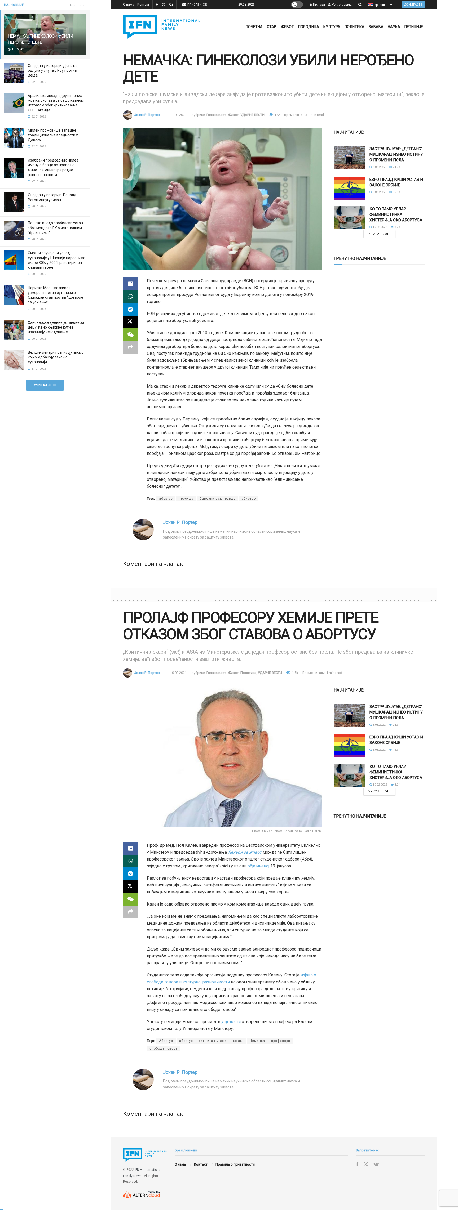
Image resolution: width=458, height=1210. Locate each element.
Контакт (143, 4)
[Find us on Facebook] (157, 5)
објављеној (257, 865)
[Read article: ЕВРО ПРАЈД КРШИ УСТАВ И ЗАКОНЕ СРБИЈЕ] (349, 188)
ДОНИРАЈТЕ (413, 4)
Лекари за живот (245, 852)
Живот (287, 27)
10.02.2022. (380, 227)
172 (277, 115)
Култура (331, 27)
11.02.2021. (178, 115)
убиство (249, 498)
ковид (238, 1041)
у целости (231, 1021)
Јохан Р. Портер (147, 115)
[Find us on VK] (171, 5)
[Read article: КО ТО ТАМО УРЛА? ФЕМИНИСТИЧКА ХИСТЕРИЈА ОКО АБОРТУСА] (349, 217)
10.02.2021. (178, 673)
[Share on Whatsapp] (130, 296)
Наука (394, 27)
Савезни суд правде (218, 498)
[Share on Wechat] (130, 334)
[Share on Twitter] (130, 322)
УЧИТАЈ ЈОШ (45, 385)
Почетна (254, 27)
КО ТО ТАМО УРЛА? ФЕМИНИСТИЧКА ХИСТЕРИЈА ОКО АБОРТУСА (395, 214)
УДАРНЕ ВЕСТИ (252, 115)
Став (271, 27)
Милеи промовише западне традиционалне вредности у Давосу (53, 135)
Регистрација (341, 4)
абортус (166, 498)
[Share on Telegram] (130, 309)
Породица (308, 27)
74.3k (396, 167)
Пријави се (197, 4)
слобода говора (163, 1048)
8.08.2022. (379, 167)
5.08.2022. (379, 192)
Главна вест (216, 115)
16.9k (396, 192)
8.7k (397, 227)
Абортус (166, 1041)
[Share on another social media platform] (130, 347)
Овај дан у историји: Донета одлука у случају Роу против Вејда (52, 70)
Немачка (257, 1041)
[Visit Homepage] (161, 27)
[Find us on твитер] (163, 5)
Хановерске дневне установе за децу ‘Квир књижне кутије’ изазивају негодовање (56, 327)
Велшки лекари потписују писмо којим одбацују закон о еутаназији (56, 357)
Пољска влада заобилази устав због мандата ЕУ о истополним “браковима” (55, 228)
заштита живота (213, 1041)
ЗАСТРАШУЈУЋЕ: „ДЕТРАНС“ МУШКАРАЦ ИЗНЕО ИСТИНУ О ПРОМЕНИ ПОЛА (396, 154)
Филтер (75, 5)
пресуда (186, 498)
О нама (128, 4)
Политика (354, 27)
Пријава (318, 4)
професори (280, 1041)
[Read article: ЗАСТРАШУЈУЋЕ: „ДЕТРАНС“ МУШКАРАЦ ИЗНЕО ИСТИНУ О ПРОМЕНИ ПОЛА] (349, 157)
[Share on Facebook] (130, 283)
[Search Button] (360, 4)
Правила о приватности (235, 1164)
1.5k (294, 673)
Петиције (413, 27)
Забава (376, 27)
